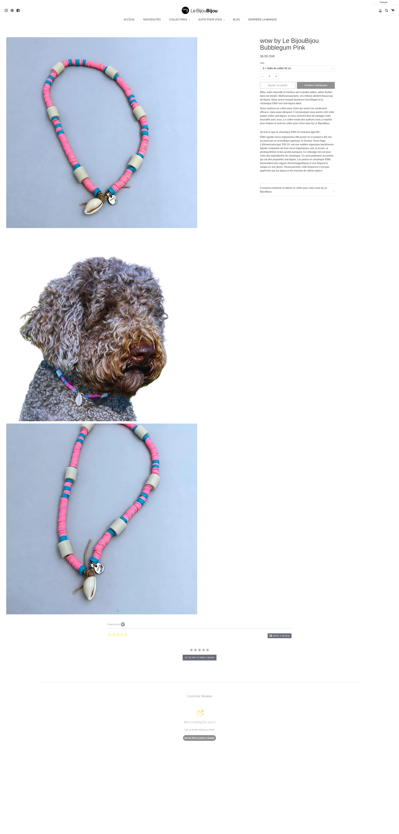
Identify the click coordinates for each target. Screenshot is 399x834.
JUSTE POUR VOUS (210, 19)
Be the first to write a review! (199, 737)
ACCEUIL (129, 19)
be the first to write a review (199, 657)
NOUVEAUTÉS (152, 19)
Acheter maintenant (316, 85)
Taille (262, 63)
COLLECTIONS (178, 19)
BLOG (236, 19)
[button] (279, 635)
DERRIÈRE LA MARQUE (262, 19)
